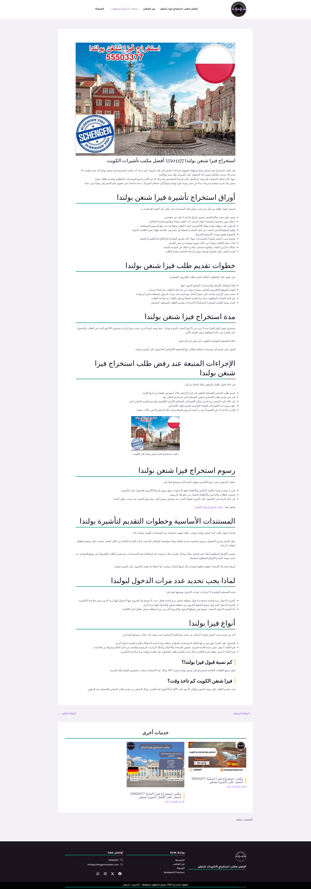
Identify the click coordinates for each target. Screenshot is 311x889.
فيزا (228, 786)
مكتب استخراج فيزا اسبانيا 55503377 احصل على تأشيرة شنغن (217, 780)
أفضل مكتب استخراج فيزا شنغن (179, 9)
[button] (123, 9)
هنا (181, 290)
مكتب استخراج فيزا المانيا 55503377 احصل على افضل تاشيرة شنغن (156, 795)
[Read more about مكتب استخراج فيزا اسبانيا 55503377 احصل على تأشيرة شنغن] (217, 757)
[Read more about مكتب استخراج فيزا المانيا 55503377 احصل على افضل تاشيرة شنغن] (155, 764)
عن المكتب (149, 9)
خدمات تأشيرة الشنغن (125, 9)
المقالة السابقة (242, 713)
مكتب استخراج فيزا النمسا (209, 507)
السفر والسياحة (238, 786)
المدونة (99, 9)
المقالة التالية (67, 713)
